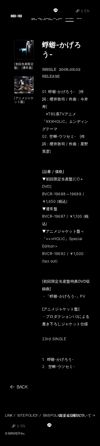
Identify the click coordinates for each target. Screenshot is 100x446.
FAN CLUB (43, 19)
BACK (22, 387)
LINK (9, 415)
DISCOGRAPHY (69, 18)
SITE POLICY (27, 415)
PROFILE (79, 18)
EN (87, 11)
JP (78, 11)
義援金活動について (75, 415)
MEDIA (60, 18)
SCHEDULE (47, 18)
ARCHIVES (34, 19)
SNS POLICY (53, 415)
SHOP (57, 19)
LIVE (54, 18)
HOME (33, 18)
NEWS (39, 18)
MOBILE (51, 19)
